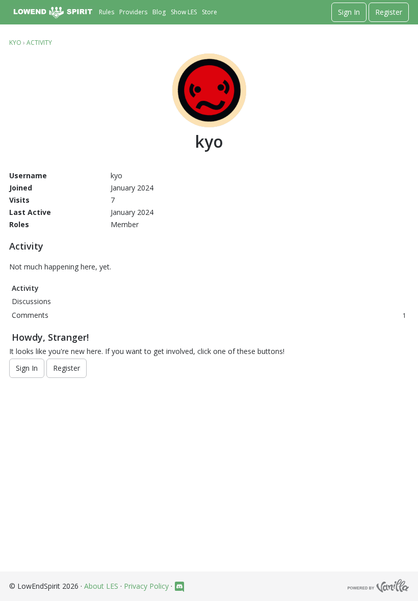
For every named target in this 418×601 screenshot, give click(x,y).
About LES (101, 586)
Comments (209, 315)
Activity (25, 288)
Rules (106, 12)
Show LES (184, 12)
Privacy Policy (146, 586)
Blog (159, 12)
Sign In (349, 12)
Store (209, 12)
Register (388, 12)
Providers (133, 12)
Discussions (31, 301)
